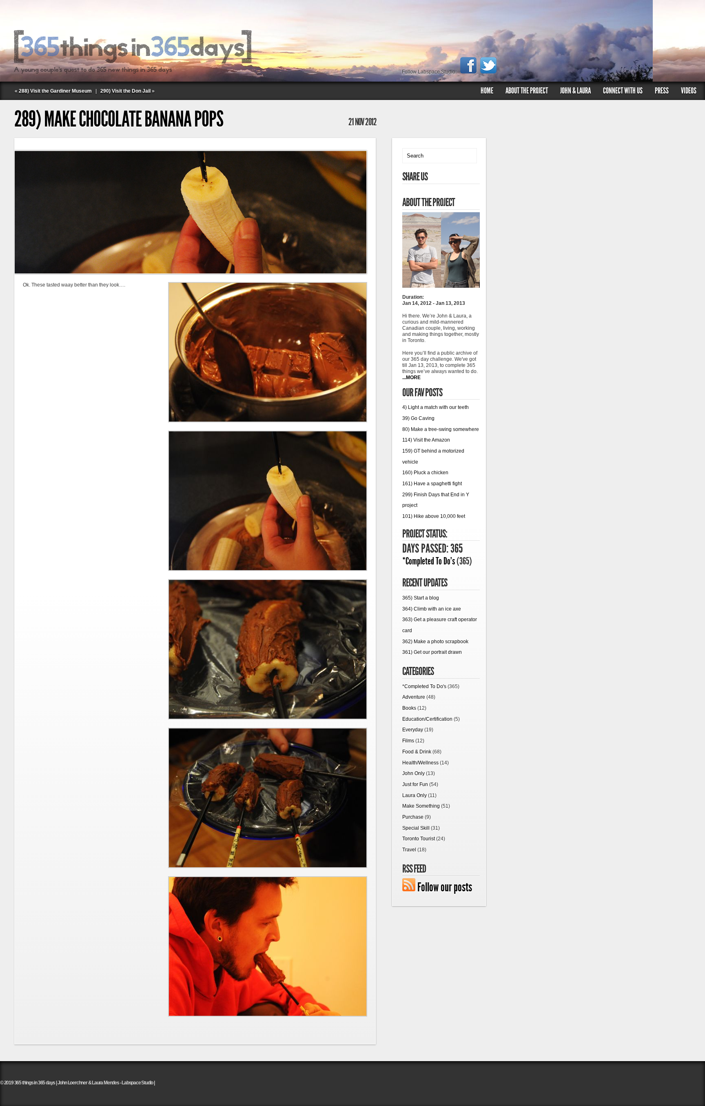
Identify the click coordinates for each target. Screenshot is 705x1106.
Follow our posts (444, 887)
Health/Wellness (420, 763)
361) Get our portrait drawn (432, 652)
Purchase (412, 817)
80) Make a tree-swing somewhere (440, 429)
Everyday (412, 730)
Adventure (413, 697)
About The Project (526, 90)
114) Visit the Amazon (426, 440)
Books (409, 708)
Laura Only (414, 795)
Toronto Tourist (418, 839)
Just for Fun (415, 784)
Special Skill (416, 828)
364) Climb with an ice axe (431, 609)
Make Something (421, 806)
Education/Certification (427, 719)
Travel (409, 850)
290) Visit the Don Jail (125, 91)
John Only (413, 773)
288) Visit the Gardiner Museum (55, 91)
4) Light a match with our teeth (435, 407)
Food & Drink (416, 752)
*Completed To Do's (428, 561)
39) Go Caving (418, 418)
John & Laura (575, 90)
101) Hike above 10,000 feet (433, 516)
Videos (688, 90)
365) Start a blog (420, 598)
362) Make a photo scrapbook (435, 641)
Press (662, 90)
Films (408, 741)
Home (487, 90)
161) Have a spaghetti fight (432, 483)
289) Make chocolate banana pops (118, 119)
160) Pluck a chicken (425, 472)
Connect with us (623, 90)
